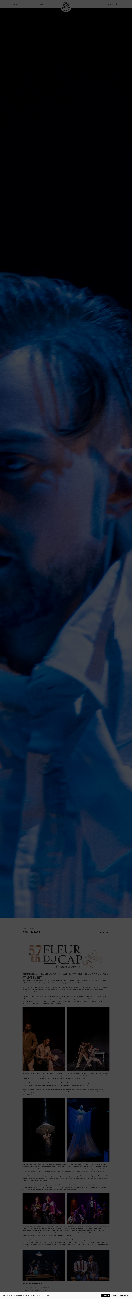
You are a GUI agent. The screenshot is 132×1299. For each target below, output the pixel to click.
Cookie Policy (47, 1295)
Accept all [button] (106, 1295)
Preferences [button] (124, 1295)
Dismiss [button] (114, 1295)
